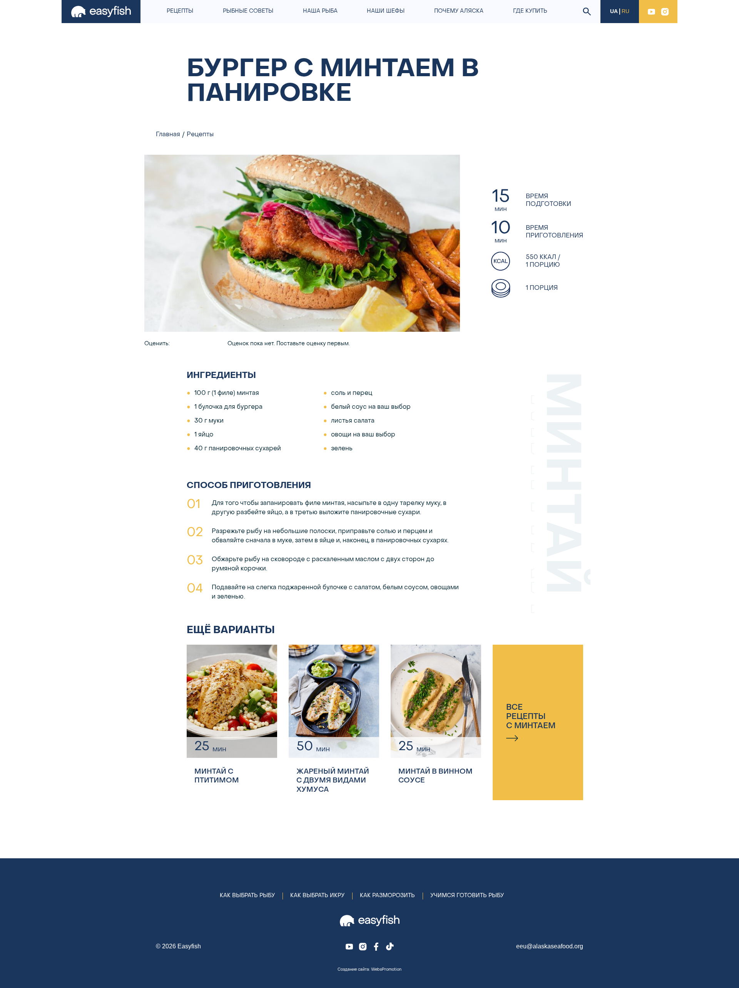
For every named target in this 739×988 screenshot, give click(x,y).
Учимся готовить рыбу (467, 895)
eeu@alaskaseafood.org (549, 946)
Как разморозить (387, 895)
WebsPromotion (386, 969)
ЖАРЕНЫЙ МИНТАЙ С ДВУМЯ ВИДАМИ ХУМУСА (332, 781)
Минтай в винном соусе (435, 776)
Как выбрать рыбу (247, 895)
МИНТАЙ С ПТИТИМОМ (216, 776)
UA (614, 11)
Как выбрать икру (317, 895)
